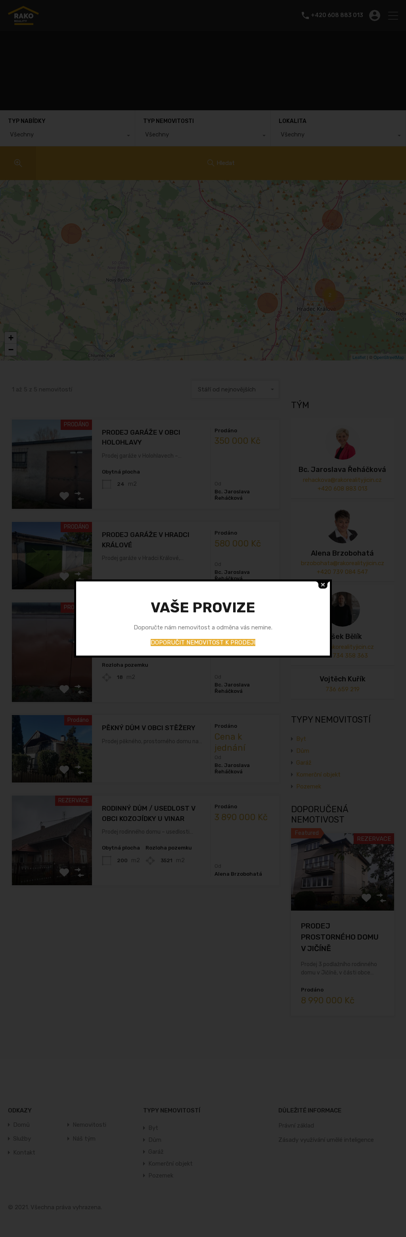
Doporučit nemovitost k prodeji (203, 642)
